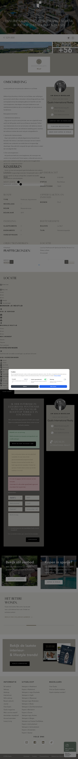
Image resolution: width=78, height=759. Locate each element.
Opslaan (25, 386)
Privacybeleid (57, 375)
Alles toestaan (53, 386)
